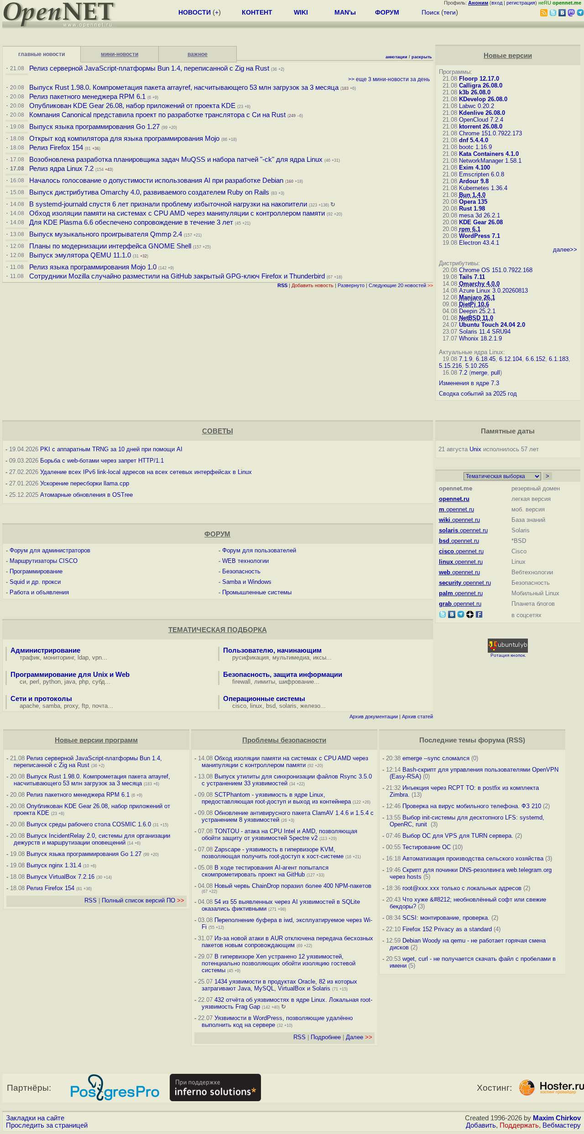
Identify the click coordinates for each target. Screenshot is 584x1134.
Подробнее (326, 1037)
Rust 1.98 (472, 208)
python (52, 681)
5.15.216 (450, 365)
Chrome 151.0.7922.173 (490, 133)
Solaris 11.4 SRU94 (485, 331)
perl (34, 681)
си (23, 681)
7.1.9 (465, 359)
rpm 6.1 (469, 229)
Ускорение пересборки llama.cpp (84, 483)
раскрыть (422, 57)
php (84, 681)
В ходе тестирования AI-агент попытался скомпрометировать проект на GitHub (265, 871)
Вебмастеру (561, 1125)
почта (100, 705)
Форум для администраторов (50, 550)
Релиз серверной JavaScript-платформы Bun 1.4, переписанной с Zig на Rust (149, 68)
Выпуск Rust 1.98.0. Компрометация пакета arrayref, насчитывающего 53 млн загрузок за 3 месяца (184, 87)
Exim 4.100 (474, 167)
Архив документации (373, 716)
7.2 (463, 372)
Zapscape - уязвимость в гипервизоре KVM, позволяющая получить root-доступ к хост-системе (273, 853)
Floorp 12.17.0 (479, 78)
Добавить (481, 1125)
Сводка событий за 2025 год (478, 393)
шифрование (296, 681)
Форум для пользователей (259, 550)
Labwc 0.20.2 (476, 106)
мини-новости (119, 54)
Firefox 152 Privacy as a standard (447, 929)
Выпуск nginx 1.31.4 (53, 865)
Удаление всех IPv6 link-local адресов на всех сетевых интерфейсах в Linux (146, 472)
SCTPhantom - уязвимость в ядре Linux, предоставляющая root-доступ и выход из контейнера (276, 798)
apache (29, 705)
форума (491, 740)
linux (256, 705)
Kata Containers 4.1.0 (489, 153)
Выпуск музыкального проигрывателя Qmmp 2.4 (106, 234)
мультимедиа (290, 657)
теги (449, 12)
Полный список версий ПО (143, 900)
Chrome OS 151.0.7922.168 (495, 270)
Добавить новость (313, 285)
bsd (271, 705)
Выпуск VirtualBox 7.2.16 (60, 876)
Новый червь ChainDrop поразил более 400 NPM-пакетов (292, 885)
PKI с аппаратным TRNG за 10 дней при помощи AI (111, 449)
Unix (475, 449)
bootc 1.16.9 (475, 147)
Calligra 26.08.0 (480, 85)
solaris (288, 705)
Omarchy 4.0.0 (479, 283)
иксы (319, 657)
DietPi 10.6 (474, 304)
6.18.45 (485, 359)
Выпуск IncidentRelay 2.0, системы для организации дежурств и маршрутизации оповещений (92, 839)
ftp (85, 705)
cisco (239, 705)
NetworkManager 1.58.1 (490, 160)
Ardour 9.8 (474, 181)
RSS (90, 900)
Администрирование (45, 650)
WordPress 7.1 (479, 235)
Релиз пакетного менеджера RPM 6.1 (87, 96)
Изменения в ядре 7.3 (469, 383)
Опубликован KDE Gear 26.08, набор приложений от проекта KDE (133, 105)
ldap (83, 657)
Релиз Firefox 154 (56, 147)
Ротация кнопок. (508, 655)
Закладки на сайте (35, 1118)
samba (51, 705)
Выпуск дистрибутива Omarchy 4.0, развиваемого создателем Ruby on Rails (150, 192)
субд (98, 681)
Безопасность (241, 571)
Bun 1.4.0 (472, 194)
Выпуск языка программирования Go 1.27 (94, 126)
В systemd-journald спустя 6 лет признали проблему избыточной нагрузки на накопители (168, 204)
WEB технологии (245, 560)
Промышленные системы (257, 592)
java (69, 681)
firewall (241, 681)
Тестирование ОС (426, 847)
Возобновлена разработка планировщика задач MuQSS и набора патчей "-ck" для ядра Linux (176, 159)
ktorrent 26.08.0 (480, 126)
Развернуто (351, 285)
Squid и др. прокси (35, 581)
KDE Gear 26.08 (481, 222)
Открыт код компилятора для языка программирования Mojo (124, 138)
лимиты (264, 681)
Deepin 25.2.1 (477, 311)
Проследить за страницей (47, 1125)
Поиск (430, 12)
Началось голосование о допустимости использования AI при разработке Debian (156, 180)
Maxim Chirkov (557, 1118)
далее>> (565, 249)
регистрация (520, 2)
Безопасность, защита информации (282, 674)
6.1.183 (558, 359)
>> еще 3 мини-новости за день (389, 79)
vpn (97, 657)
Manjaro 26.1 (477, 297)
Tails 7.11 (472, 276)
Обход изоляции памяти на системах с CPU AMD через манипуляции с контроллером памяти (177, 213)
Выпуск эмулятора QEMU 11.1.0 (80, 255)
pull (495, 372)
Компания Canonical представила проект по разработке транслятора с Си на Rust (157, 115)
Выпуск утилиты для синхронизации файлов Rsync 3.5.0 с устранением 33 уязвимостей (287, 780)
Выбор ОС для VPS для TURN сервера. (457, 835)
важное (198, 54)
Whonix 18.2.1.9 (480, 338)
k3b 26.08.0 (474, 92)
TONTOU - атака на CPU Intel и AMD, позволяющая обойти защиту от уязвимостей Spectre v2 (279, 834)
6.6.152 (535, 359)
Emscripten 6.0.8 (481, 174)
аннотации (396, 57)
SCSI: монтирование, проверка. (446, 917)
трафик (30, 657)
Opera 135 (473, 201)
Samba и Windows (246, 581)
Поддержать (519, 1125)
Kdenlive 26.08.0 (482, 112)
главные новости (41, 54)
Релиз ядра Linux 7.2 (61, 168)
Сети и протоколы (41, 698)
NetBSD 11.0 (476, 317)
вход (496, 2)
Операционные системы (264, 698)
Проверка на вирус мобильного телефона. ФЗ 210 (471, 806)
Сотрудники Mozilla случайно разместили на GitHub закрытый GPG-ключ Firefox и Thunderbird (177, 276)
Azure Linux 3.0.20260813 (493, 290)
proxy (71, 705)
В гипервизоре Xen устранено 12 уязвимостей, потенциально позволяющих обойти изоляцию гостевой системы (278, 963)
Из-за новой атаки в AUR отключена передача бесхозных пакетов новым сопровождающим (287, 941)
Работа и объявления (39, 592)
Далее (359, 1037)
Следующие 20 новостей (401, 285)
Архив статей (417, 716)
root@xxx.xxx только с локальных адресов (461, 888)
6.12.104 (510, 359)
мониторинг (58, 657)
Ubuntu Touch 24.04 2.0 (492, 324)
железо (310, 705)
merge (479, 372)
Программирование (36, 571)
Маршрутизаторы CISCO (44, 560)
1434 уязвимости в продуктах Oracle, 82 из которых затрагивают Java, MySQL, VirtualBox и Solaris (279, 985)
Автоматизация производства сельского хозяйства (472, 858)
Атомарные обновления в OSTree (86, 494)
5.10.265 (476, 365)
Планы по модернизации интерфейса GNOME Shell (110, 246)
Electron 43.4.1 (479, 242)
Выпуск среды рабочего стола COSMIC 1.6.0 (89, 824)
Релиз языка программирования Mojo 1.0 (92, 267)
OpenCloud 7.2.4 (481, 119)
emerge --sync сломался (435, 758)
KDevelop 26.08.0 (483, 99)
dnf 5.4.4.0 (473, 140)
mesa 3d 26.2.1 (479, 215)
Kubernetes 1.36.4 (483, 188)
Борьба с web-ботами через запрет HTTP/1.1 (102, 460)
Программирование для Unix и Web (70, 674)
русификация (250, 657)
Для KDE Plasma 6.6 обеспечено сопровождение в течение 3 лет (131, 222)
